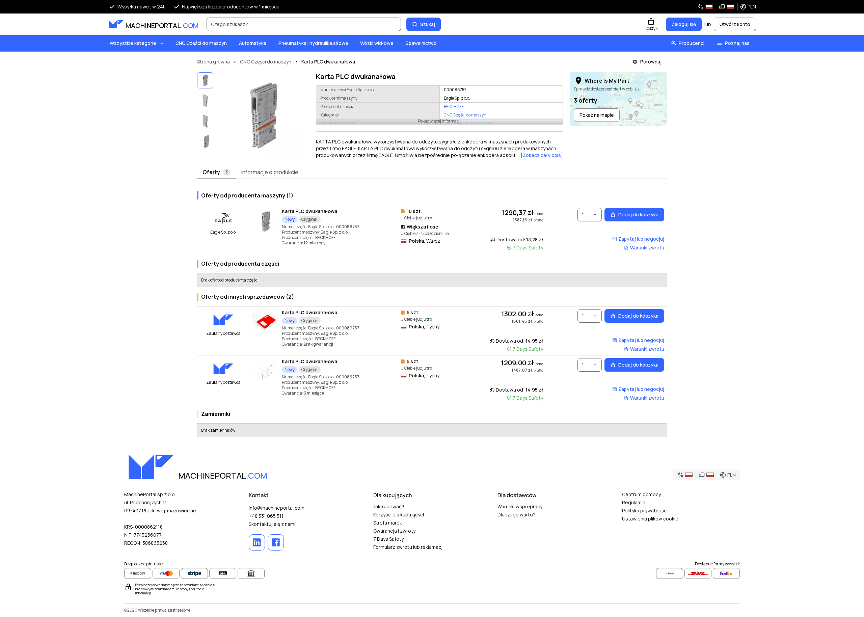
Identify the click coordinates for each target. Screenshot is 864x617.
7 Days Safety (388, 539)
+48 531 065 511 (266, 516)
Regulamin (633, 502)
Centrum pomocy (641, 494)
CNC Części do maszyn (201, 43)
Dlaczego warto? (516, 514)
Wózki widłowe (377, 43)
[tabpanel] (432, 311)
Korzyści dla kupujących (399, 514)
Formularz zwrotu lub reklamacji (408, 547)
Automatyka (252, 43)
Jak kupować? (388, 506)
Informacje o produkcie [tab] (269, 172)
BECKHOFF (453, 106)
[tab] (216, 172)
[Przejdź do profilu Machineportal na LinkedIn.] (257, 542)
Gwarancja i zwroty (394, 531)
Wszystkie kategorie (133, 43)
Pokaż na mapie (596, 115)
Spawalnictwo (421, 43)
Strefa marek (387, 522)
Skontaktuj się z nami (272, 524)
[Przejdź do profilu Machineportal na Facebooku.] (276, 542)
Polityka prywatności (645, 510)
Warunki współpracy (519, 506)
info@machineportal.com (276, 508)
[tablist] (432, 172)
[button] (727, 7)
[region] (263, 115)
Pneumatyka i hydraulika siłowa (313, 43)
